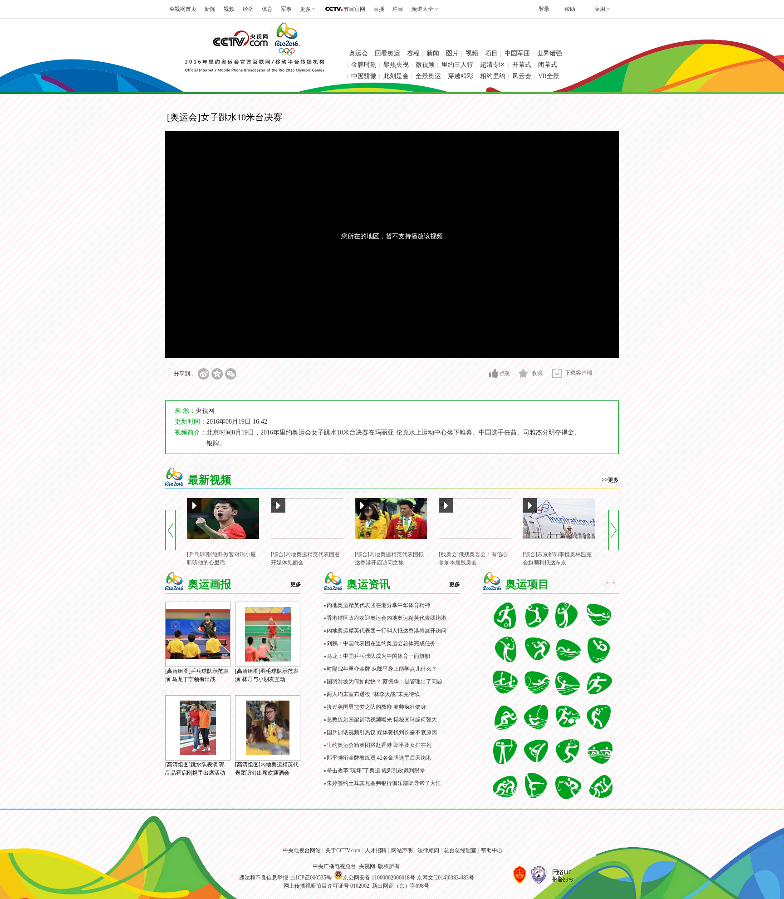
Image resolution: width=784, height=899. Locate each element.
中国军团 (517, 53)
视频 (229, 9)
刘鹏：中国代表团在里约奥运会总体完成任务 (381, 643)
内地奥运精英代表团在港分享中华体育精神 (378, 605)
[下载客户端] (557, 373)
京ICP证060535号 (311, 877)
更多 (295, 584)
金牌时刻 (364, 64)
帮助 (569, 9)
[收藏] (523, 373)
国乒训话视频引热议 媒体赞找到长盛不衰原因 (382, 732)
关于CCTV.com (342, 850)
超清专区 (492, 64)
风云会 (521, 76)
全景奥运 (428, 76)
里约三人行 (457, 64)
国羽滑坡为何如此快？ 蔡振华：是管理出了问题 (384, 681)
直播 (378, 9)
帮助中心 (492, 850)
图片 (452, 53)
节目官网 (354, 9)
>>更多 (610, 480)
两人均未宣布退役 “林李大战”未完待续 (373, 694)
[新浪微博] (203, 374)
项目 (491, 53)
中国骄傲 (364, 76)
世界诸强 (549, 53)
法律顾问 (428, 850)
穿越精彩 (460, 76)
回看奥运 (387, 53)
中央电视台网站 (302, 850)
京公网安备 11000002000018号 (379, 877)
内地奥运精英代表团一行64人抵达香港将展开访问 (386, 630)
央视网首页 (182, 9)
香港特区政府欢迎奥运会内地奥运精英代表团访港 (386, 618)
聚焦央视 (396, 64)
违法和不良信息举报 (263, 877)
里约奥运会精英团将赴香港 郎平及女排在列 (379, 745)
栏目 (397, 9)
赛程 (413, 53)
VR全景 (548, 76)
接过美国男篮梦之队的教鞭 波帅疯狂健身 (376, 707)
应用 (599, 9)
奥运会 (358, 53)
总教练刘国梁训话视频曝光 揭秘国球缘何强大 (382, 719)
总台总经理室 (460, 850)
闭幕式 (547, 64)
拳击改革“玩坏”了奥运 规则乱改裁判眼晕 (376, 770)
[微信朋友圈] (230, 374)
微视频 (425, 64)
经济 (248, 9)
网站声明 (402, 850)
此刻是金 (396, 76)
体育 (267, 9)
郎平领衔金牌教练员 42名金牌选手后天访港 (379, 758)
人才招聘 (376, 850)
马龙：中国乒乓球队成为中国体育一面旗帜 (378, 656)
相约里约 (492, 76)
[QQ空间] (217, 374)
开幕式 (521, 64)
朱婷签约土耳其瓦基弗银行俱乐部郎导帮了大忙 (384, 783)
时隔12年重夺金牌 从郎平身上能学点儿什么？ (382, 669)
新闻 (210, 9)
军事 (286, 9)
